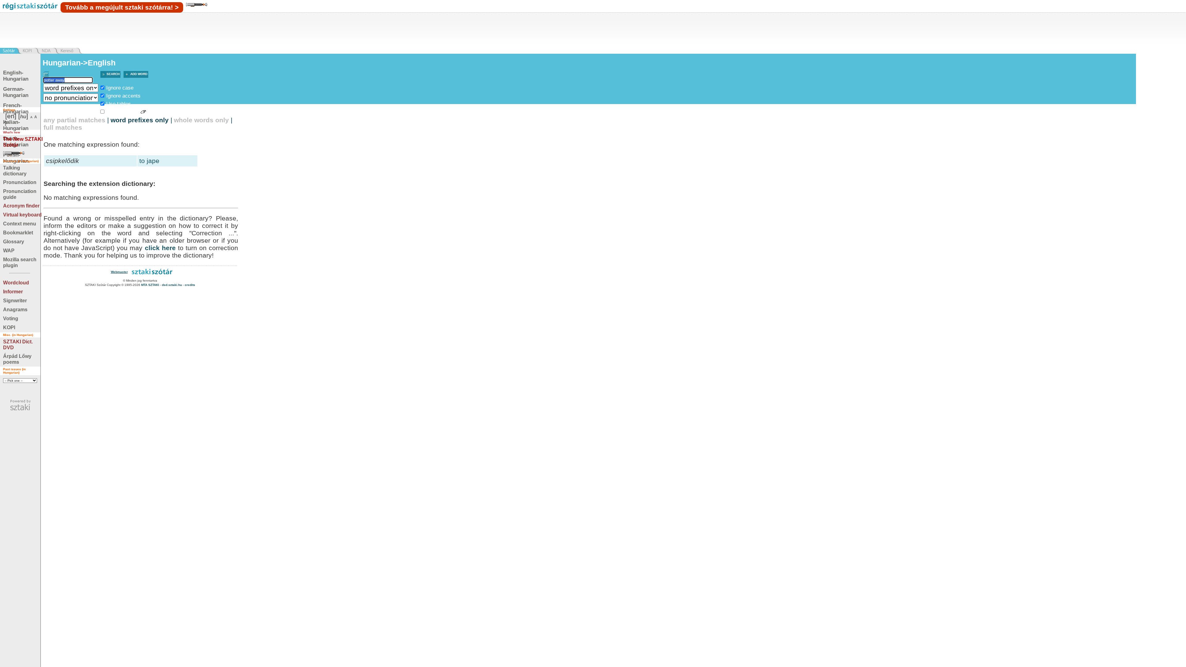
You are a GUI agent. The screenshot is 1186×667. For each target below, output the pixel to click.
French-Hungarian (15, 109)
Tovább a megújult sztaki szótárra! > (122, 7)
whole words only (201, 120)
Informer (13, 291)
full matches (63, 127)
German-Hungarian (15, 92)
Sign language (122, 112)
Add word (138, 74)
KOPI (9, 327)
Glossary (13, 241)
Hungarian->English (79, 62)
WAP (9, 250)
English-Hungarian (15, 76)
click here (160, 247)
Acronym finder (21, 205)
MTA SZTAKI (150, 285)
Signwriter (15, 300)
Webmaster (119, 272)
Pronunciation (19, 182)
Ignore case (119, 88)
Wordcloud (16, 282)
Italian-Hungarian (15, 125)
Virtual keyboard (22, 214)
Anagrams (15, 309)
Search (113, 74)
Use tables (118, 104)
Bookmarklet (18, 232)
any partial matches (74, 120)
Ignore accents (123, 96)
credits (190, 285)
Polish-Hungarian (15, 158)
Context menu (19, 223)
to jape (149, 160)
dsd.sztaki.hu (172, 285)
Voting (10, 318)
